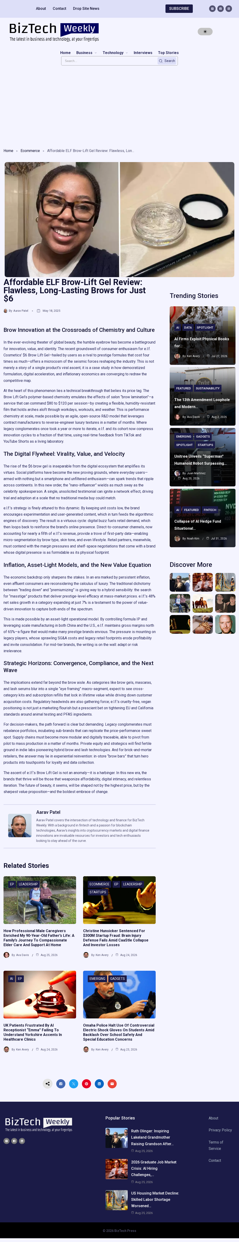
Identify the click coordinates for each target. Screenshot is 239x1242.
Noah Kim (193, 538)
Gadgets (117, 979)
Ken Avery (102, 955)
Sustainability (208, 388)
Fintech (210, 510)
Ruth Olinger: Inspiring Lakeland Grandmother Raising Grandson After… (152, 1137)
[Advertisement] (119, 105)
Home (8, 150)
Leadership (28, 884)
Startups (98, 892)
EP (12, 884)
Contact (59, 8)
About (41, 8)
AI (11, 979)
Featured (183, 388)
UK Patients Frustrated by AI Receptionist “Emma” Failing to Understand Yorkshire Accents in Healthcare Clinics (33, 1032)
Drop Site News (86, 8)
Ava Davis (22, 955)
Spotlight (205, 327)
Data (188, 327)
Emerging (97, 979)
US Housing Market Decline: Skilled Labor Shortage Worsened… (155, 1199)
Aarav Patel (20, 310)
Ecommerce (30, 150)
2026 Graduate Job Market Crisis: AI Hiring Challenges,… (153, 1168)
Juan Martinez (196, 473)
